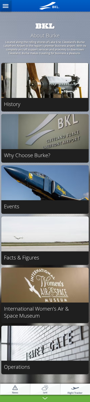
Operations (17, 366)
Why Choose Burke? (27, 155)
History (12, 104)
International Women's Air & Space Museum (36, 312)
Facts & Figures (21, 257)
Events (11, 206)
